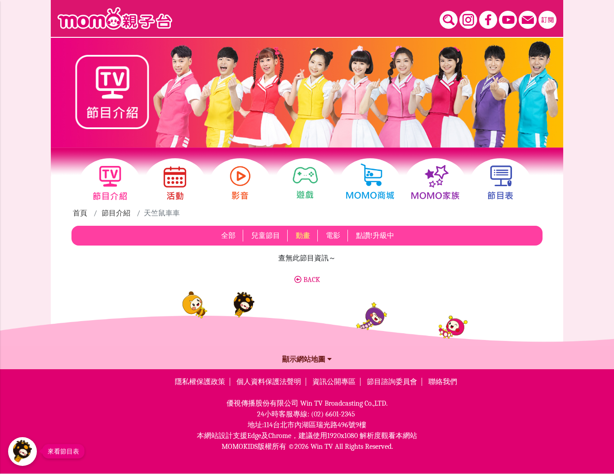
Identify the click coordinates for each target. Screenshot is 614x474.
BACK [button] (311, 280)
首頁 (80, 213)
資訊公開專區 (334, 382)
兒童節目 (265, 236)
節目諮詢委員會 (392, 382)
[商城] (370, 183)
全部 (228, 236)
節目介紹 (116, 213)
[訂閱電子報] (547, 20)
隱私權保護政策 (200, 382)
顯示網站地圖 (304, 359)
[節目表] (500, 183)
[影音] (240, 183)
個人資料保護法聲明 (268, 382)
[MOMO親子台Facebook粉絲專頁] (488, 20)
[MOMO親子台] (115, 18)
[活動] (175, 183)
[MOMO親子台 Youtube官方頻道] (508, 20)
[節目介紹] (110, 183)
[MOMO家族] (435, 183)
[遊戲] (305, 183)
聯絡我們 (442, 382)
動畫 (303, 236)
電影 (333, 236)
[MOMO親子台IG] (468, 20)
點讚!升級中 (375, 236)
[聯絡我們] (528, 20)
